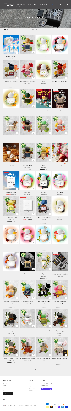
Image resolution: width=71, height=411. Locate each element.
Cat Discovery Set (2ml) (60, 110)
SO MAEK (43, 246)
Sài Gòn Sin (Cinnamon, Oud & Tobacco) (27, 358)
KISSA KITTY (43, 192)
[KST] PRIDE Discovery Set (11, 192)
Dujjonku (43, 81)
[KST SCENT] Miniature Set (11, 56)
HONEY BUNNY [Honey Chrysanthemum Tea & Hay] (11, 302)
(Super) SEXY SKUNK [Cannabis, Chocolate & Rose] (44, 302)
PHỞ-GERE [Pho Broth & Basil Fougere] (43, 330)
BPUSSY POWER (27, 192)
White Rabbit (27, 330)
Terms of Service (32, 388)
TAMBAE (11, 273)
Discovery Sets (42, 4)
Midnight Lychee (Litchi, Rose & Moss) (27, 81)
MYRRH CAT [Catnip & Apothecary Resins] (43, 359)
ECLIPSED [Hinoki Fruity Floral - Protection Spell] (27, 302)
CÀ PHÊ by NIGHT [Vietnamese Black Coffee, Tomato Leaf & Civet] (60, 331)
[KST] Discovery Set (27, 217)
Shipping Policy (32, 386)
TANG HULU (60, 246)
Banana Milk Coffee (11, 110)
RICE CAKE (60, 217)
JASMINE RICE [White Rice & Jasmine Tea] (44, 274)
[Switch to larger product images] (2, 29)
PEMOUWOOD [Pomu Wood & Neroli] (11, 358)
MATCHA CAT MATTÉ (44, 137)
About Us (33, 2)
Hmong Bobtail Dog (27, 56)
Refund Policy (31, 383)
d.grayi (19, 2)
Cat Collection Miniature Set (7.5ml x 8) (43, 110)
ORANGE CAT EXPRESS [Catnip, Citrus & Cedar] (43, 164)
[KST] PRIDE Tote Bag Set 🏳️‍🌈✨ (60, 163)
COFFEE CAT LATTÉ (27, 137)
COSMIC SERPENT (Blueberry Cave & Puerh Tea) (44, 218)
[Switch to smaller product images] (5, 29)
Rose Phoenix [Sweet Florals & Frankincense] (60, 302)
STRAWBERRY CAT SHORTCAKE (60, 137)
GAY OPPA (27, 246)
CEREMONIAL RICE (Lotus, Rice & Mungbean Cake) (11, 82)
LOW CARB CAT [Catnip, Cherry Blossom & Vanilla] (60, 359)
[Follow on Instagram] (4, 399)
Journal (19, 6)
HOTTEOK (11, 163)
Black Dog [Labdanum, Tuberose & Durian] (11, 331)
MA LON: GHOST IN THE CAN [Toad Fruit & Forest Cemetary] (27, 164)
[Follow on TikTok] (7, 399)
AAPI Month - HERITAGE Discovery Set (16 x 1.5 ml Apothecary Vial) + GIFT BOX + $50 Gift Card (60, 275)
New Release (41, 2)
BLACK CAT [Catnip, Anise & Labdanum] (27, 273)
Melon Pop (44, 56)
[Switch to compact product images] (7, 29)
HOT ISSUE (60, 56)
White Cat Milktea (11, 137)
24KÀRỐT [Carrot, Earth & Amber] (27, 110)
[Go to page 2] (40, 369)
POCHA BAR (11, 246)
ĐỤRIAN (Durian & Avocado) (11, 217)
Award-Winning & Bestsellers (26, 4)
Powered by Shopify (33, 405)
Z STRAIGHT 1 (60, 192)
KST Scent (26, 2)
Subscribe (8, 393)
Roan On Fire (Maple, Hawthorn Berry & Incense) (59, 82)
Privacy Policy (31, 390)
